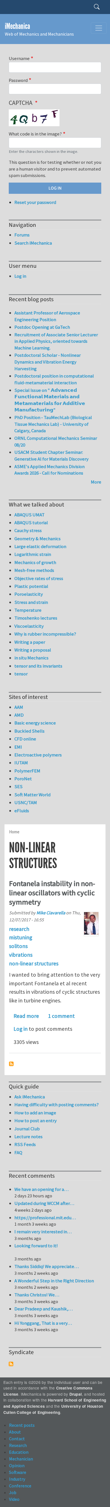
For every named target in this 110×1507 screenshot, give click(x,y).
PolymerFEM (27, 771)
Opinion (17, 1465)
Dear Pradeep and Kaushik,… (43, 1309)
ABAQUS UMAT (29, 515)
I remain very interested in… (43, 1231)
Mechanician (21, 1459)
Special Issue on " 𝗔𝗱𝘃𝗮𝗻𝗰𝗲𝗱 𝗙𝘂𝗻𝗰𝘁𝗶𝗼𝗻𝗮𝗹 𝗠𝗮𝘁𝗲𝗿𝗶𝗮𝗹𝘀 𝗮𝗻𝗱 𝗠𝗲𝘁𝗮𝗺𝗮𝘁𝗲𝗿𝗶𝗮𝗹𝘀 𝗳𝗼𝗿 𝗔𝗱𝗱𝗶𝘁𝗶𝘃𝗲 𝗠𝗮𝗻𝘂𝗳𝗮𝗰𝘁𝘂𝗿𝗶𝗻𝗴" (49, 400)
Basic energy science (35, 723)
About (15, 1432)
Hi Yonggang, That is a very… (43, 1323)
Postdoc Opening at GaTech (42, 327)
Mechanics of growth (35, 562)
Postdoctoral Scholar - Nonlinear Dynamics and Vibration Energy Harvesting (47, 361)
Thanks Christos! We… (36, 1295)
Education (18, 1452)
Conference (20, 1485)
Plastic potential (31, 586)
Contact (17, 1438)
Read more (26, 1016)
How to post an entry (35, 1120)
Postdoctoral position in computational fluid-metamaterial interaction (54, 379)
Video (14, 1499)
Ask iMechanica (29, 1097)
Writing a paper (29, 642)
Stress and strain (31, 602)
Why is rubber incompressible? (45, 634)
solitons (18, 946)
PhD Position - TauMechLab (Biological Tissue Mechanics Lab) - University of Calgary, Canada (53, 424)
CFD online (25, 739)
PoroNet (23, 779)
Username (19, 58)
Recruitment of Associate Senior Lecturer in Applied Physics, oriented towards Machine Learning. (56, 341)
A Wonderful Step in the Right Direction (54, 1281)
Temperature (27, 610)
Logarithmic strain (32, 554)
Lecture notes (28, 1136)
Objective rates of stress (38, 578)
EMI (18, 747)
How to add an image (35, 1113)
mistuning (20, 937)
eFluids (21, 810)
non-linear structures (33, 963)
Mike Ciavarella (50, 912)
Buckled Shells (29, 731)
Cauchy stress (28, 530)
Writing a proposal (32, 650)
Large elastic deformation (40, 546)
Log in (21, 1028)
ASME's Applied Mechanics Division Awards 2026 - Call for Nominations (49, 469)
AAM (18, 707)
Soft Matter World (32, 795)
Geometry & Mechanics (37, 538)
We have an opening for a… (41, 1189)
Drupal (75, 1394)
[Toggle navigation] (99, 28)
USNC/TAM (25, 802)
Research (18, 1445)
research (19, 929)
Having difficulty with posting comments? (56, 1104)
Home (14, 831)
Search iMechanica (33, 243)
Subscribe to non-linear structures (11, 1064)
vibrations (20, 954)
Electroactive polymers (38, 755)
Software (17, 1472)
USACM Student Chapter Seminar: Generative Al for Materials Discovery (51, 455)
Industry (17, 1479)
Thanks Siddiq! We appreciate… (46, 1266)
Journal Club (27, 1129)
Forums (22, 235)
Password (18, 80)
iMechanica (17, 26)
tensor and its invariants (38, 666)
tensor (21, 674)
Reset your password (35, 202)
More (96, 482)
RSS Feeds (25, 1144)
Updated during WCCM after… (44, 1203)
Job (12, 1492)
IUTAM (21, 763)
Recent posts (22, 1425)
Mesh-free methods (34, 570)
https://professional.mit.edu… (45, 1217)
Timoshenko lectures (35, 618)
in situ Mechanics (31, 658)
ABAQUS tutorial (31, 522)
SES (18, 786)
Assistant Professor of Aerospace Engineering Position (47, 316)
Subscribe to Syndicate (11, 1364)
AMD (19, 715)
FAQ (18, 1152)
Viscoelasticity (29, 626)
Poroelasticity (28, 594)
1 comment (61, 1016)
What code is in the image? (35, 134)
